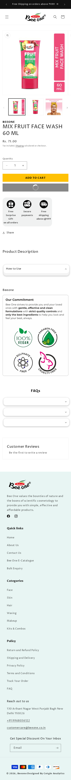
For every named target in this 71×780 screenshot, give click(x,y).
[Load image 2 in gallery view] (35, 107)
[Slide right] (67, 108)
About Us (13, 545)
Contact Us (14, 553)
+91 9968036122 (18, 720)
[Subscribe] (57, 748)
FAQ (9, 688)
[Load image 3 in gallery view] (53, 107)
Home (10, 537)
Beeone (22, 773)
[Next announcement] (64, 4)
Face (10, 590)
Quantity (8, 158)
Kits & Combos (16, 628)
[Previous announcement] (6, 4)
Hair (9, 605)
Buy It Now (47, 189)
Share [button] (10, 232)
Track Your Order (17, 681)
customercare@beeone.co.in (26, 728)
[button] (7, 17)
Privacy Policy (15, 665)
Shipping (20, 146)
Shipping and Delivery (21, 658)
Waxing (12, 613)
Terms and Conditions (21, 673)
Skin (9, 597)
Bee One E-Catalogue (20, 560)
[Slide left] (4, 108)
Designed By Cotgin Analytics (46, 773)
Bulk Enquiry (15, 568)
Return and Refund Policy (23, 650)
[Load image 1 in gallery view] (16, 107)
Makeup (12, 620)
